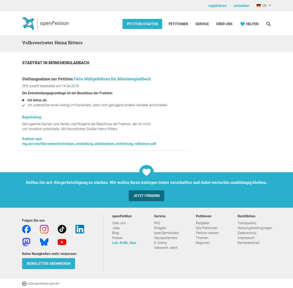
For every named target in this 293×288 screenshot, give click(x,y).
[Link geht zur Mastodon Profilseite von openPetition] (26, 242)
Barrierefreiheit (249, 243)
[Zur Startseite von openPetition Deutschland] (46, 23)
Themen (202, 238)
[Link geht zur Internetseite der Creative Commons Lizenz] (24, 283)
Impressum (246, 238)
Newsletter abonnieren (48, 264)
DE (264, 6)
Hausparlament (165, 238)
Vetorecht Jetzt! (166, 248)
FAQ (157, 223)
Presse (117, 238)
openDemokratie (166, 233)
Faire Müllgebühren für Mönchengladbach (112, 78)
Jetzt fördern (146, 196)
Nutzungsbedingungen (255, 228)
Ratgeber (202, 223)
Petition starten (142, 24)
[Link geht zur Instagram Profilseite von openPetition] (44, 229)
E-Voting (160, 243)
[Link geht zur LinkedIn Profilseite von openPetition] (80, 229)
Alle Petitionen (206, 228)
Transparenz (247, 223)
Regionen (203, 243)
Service (202, 24)
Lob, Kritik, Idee (124, 243)
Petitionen (179, 24)
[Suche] (268, 23)
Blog (115, 233)
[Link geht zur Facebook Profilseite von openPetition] (26, 229)
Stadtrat (32, 62)
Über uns (119, 223)
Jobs (116, 228)
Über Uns (224, 24)
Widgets (160, 228)
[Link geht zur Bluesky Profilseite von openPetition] (44, 242)
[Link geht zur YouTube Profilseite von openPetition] (62, 242)
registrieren (217, 6)
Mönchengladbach (68, 62)
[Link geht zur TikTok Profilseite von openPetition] (62, 229)
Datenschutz (247, 233)
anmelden (241, 6)
